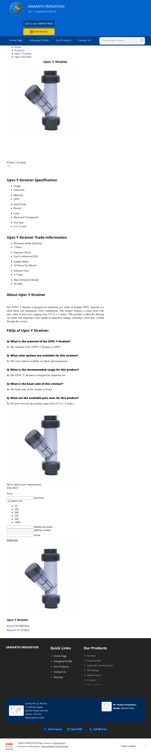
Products (19, 50)
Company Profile (39, 40)
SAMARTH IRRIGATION (46, 8)
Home (17, 47)
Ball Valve (91, 655)
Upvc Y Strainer (23, 53)
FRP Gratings (93, 670)
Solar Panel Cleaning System (100, 665)
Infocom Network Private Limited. (55, 746)
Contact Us (84, 40)
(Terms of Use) (59, 743)
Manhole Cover (94, 675)
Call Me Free (100, 729)
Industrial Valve (94, 660)
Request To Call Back (18, 630)
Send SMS (76, 729)
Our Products (63, 40)
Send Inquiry (40, 31)
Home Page (16, 40)
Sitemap (58, 677)
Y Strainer (91, 680)
